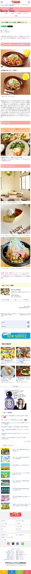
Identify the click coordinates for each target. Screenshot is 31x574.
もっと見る (27, 441)
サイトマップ (3, 531)
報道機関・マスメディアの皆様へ (7, 537)
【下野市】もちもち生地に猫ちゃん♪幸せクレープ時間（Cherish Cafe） (8, 379)
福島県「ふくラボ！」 (11, 553)
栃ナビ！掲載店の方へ (20, 534)
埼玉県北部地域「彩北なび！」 (9, 559)
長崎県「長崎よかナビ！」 (20, 552)
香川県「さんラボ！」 (20, 555)
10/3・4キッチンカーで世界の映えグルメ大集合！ (12, 419)
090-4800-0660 (17, 296)
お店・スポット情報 (5, 299)
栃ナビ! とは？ (16, 517)
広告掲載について (4, 534)
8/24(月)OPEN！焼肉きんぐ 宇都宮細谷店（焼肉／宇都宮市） (15, 426)
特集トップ (15, 313)
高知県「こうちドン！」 (20, 559)
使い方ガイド (3, 526)
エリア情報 (18, 523)
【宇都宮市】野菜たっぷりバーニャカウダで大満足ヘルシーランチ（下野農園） (23, 360)
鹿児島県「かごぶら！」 (20, 558)
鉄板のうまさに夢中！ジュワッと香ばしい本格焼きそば (6, 314)
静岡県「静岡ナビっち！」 (10, 552)
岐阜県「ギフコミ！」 (11, 554)
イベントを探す (4, 523)
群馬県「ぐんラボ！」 (11, 555)
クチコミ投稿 (25, 299)
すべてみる (15, 386)
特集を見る (3, 520)
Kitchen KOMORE (16, 289)
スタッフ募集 (3, 539)
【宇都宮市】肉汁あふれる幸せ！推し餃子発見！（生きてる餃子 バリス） (23, 379)
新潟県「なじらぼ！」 (20, 553)
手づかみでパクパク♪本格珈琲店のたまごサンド (24, 314)
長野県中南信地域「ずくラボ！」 (22, 554)
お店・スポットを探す (20, 520)
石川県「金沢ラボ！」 (11, 558)
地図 (15, 299)
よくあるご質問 (19, 526)
